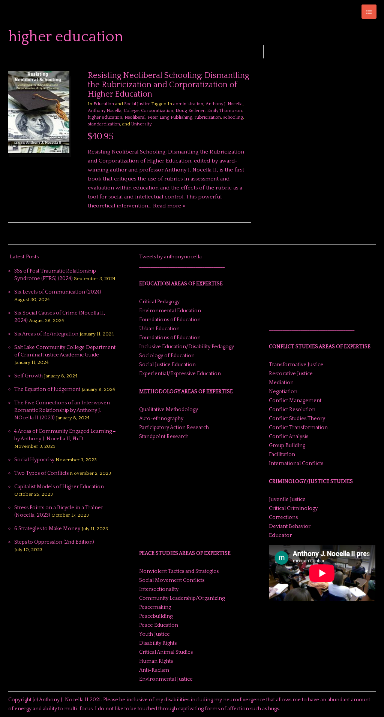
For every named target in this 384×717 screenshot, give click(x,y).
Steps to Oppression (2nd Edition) (54, 542)
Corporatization (157, 110)
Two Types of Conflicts (41, 473)
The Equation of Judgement (47, 389)
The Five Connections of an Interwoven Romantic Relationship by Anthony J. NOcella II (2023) (62, 410)
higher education (105, 117)
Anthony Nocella (105, 110)
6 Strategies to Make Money (47, 529)
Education (103, 103)
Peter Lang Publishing (170, 117)
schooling (233, 117)
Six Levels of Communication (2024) (57, 292)
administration (188, 103)
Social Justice (137, 103)
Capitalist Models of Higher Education (59, 487)
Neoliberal (135, 117)
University (141, 124)
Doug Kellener (190, 110)
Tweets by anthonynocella (170, 257)
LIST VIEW (247, 60)
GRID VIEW (238, 60)
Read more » (169, 206)
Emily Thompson (224, 110)
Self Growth (28, 376)
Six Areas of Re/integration (46, 334)
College (131, 110)
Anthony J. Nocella (224, 103)
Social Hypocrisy (34, 460)
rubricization (208, 117)
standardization (104, 124)
